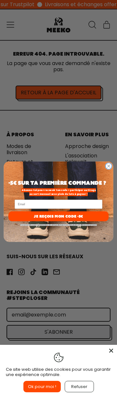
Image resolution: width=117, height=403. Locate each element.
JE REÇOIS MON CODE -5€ (58, 215)
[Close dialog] (109, 166)
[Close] (111, 350)
